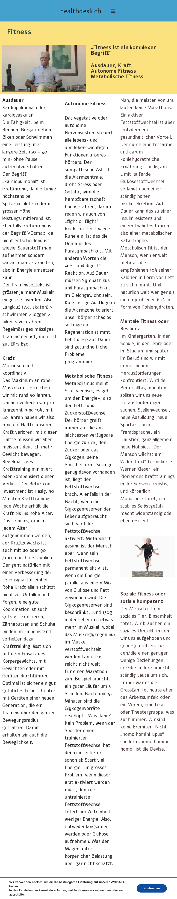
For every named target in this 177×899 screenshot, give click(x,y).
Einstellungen (28, 890)
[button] (113, 11)
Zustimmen (152, 888)
